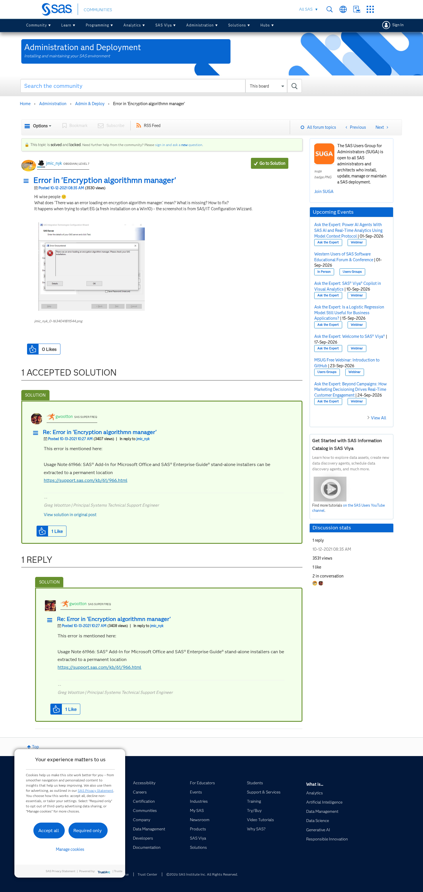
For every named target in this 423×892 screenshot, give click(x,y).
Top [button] (35, 746)
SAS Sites (370, 9)
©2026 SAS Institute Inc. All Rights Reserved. (202, 874)
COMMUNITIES (98, 9)
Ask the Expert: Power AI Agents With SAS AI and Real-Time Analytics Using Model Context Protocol (348, 230)
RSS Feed (152, 125)
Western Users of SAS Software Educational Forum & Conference (343, 256)
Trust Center (147, 874)
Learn (66, 25)
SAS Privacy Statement (95, 790)
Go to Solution (272, 163)
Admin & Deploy (89, 103)
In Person (324, 272)
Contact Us (356, 9)
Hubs (265, 25)
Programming (97, 25)
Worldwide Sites (343, 9)
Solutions (237, 25)
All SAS (306, 9)
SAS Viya (163, 25)
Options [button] (40, 125)
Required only (87, 830)
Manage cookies (70, 849)
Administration (200, 25)
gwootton (64, 416)
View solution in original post (70, 514)
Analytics (132, 25)
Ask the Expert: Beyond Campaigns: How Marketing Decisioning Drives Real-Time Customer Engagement (350, 389)
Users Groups (352, 272)
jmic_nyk (54, 163)
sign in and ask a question (178, 145)
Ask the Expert (328, 242)
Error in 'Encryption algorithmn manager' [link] (149, 103)
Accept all (48, 830)
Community (36, 25)
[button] (27, 181)
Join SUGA (324, 191)
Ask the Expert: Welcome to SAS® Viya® (349, 336)
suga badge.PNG (322, 174)
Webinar (357, 242)
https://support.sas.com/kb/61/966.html (85, 480)
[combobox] (161, 86)
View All (378, 418)
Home (25, 103)
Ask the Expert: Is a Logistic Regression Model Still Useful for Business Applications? (349, 312)
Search (329, 9)
